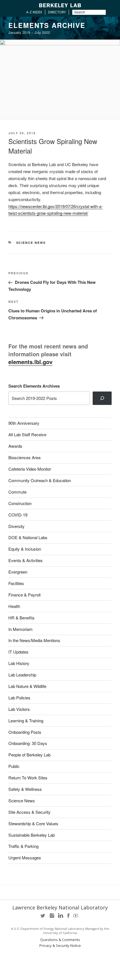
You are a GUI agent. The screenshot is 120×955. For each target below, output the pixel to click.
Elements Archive (46, 25)
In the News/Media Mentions (34, 640)
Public (14, 766)
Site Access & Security (29, 812)
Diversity (16, 526)
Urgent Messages (24, 857)
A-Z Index (34, 12)
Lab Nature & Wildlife (27, 686)
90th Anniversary (23, 423)
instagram (51, 917)
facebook (68, 917)
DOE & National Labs (27, 537)
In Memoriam (20, 629)
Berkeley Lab (60, 5)
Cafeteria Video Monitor (29, 469)
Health (14, 606)
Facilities (16, 583)
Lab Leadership (22, 675)
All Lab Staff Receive (27, 434)
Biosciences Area (24, 457)
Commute (17, 492)
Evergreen (17, 572)
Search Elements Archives (34, 386)
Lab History (18, 663)
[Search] (102, 398)
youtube (76, 917)
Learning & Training (25, 720)
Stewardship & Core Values (33, 823)
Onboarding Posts (24, 732)
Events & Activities (25, 560)
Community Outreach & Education (39, 480)
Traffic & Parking (23, 846)
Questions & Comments (60, 940)
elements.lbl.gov (30, 362)
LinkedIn (60, 917)
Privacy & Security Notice (60, 946)
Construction (20, 503)
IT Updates (18, 652)
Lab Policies (19, 698)
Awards (15, 446)
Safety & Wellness (25, 789)
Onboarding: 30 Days (27, 743)
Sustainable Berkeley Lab (31, 835)
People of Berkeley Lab (29, 755)
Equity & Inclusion (24, 549)
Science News (31, 242)
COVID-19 (17, 515)
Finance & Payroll (24, 595)
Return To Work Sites (27, 777)
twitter (43, 917)
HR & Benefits (21, 618)
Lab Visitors (19, 709)
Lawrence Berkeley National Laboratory (60, 907)
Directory (57, 12)
